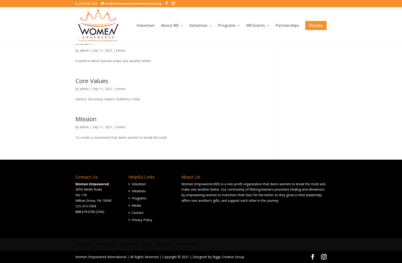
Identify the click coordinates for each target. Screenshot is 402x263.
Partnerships (287, 26)
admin (84, 50)
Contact (138, 212)
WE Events (255, 26)
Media (136, 205)
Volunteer (146, 26)
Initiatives (198, 26)
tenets (121, 50)
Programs (227, 26)
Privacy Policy (142, 220)
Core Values (91, 81)
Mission (86, 119)
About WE (170, 26)
